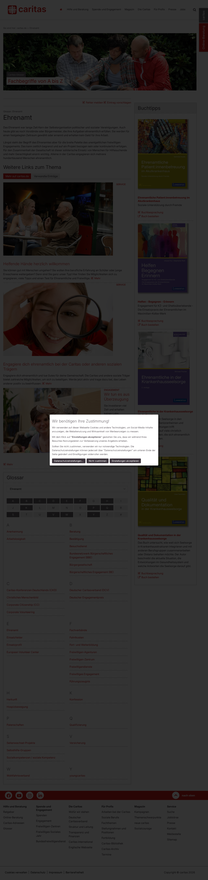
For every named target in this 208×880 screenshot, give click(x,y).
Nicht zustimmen (97, 460)
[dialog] (104, 440)
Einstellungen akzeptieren (125, 460)
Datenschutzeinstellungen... (68, 460)
